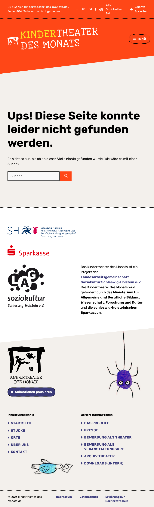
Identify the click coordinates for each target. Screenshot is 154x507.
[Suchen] (66, 176)
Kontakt (19, 452)
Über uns (20, 445)
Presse (91, 430)
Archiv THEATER (99, 456)
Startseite (22, 423)
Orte (15, 437)
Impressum (64, 497)
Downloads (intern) (103, 463)
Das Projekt (96, 423)
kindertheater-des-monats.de (45, 7)
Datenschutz (88, 497)
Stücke (18, 431)
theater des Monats (59, 39)
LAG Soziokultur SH (114, 9)
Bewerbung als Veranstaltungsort (104, 446)
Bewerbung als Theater (107, 437)
